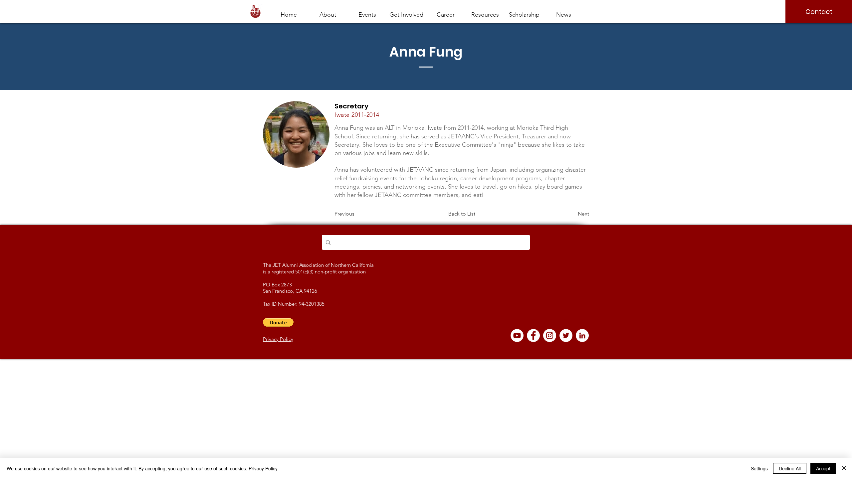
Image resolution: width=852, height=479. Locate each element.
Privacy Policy (263, 468)
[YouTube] (517, 335)
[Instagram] (549, 335)
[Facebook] (533, 335)
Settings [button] (759, 468)
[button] (445, 11)
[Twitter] (565, 335)
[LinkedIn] (582, 335)
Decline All (790, 468)
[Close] (844, 468)
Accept (823, 468)
